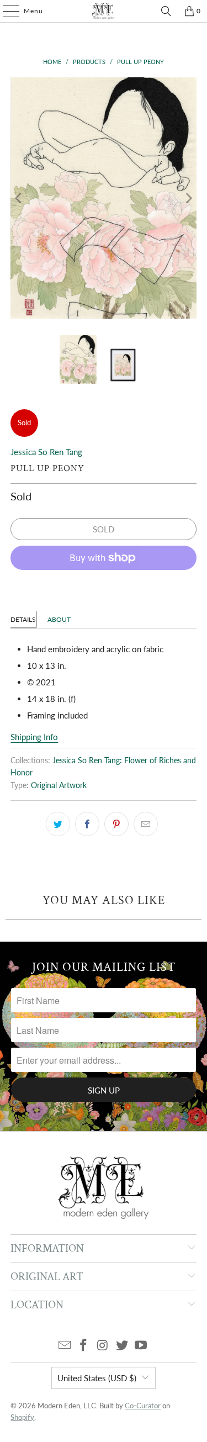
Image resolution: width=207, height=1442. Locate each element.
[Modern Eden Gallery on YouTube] (141, 1345)
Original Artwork (59, 785)
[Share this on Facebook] (87, 824)
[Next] (188, 198)
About (59, 619)
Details (23, 619)
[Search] (166, 11)
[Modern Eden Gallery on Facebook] (84, 1345)
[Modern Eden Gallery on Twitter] (122, 1345)
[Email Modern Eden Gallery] (64, 1345)
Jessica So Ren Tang (46, 452)
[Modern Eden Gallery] (104, 11)
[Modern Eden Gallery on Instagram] (103, 1345)
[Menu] (5, 11)
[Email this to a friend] (146, 824)
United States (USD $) (96, 1378)
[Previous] (19, 198)
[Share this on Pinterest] (116, 824)
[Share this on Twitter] (58, 824)
